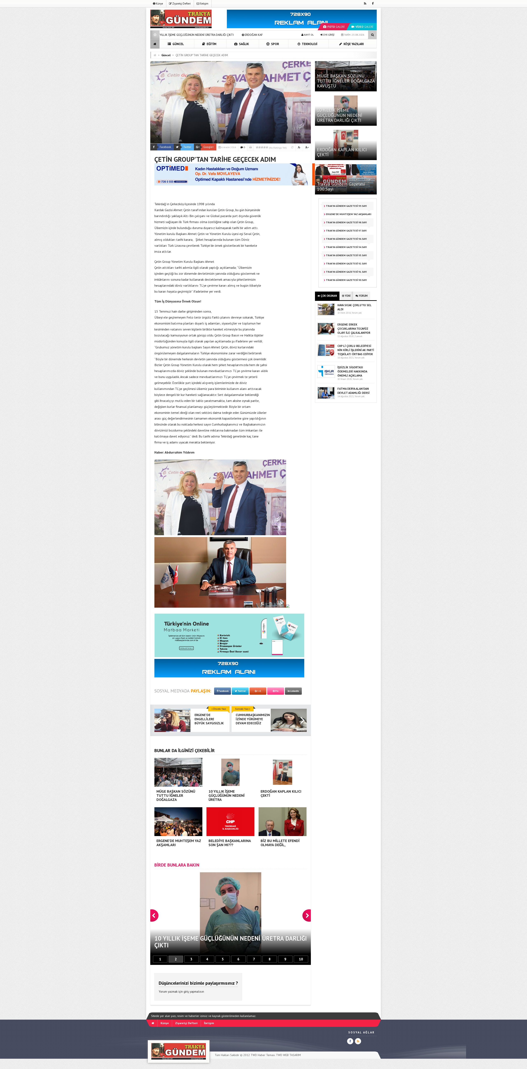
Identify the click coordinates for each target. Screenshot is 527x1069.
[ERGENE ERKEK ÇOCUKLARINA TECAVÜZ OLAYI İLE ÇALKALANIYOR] (326, 334)
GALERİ (336, 27)
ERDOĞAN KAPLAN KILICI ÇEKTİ (165, 35)
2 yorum (358, 336)
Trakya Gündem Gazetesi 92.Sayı (346, 263)
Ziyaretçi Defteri (181, 3)
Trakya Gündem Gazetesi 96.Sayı (346, 238)
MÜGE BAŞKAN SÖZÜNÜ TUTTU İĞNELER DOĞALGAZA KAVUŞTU (346, 80)
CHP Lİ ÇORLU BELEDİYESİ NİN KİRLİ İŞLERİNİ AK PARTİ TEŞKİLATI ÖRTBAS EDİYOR (355, 350)
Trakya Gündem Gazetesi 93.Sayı (346, 255)
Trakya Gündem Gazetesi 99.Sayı (346, 205)
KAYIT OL (308, 34)
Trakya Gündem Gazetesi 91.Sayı (346, 271)
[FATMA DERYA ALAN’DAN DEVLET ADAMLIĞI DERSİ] (326, 398)
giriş (186, 991)
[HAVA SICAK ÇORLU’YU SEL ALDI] (326, 314)
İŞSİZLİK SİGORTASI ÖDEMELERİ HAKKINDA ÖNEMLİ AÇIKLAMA (352, 371)
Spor (274, 44)
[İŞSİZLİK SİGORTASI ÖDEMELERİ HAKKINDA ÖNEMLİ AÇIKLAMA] (326, 377)
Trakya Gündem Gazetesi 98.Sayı (346, 222)
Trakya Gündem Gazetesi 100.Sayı (341, 186)
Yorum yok (356, 312)
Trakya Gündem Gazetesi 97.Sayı (346, 230)
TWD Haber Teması (263, 1055)
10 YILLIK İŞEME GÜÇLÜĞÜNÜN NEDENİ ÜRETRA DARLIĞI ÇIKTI (339, 115)
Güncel (178, 44)
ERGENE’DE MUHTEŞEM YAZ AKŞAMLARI (221, 35)
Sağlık (243, 44)
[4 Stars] (264, 147)
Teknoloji (309, 44)
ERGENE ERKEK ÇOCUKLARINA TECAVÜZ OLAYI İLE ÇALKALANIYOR (353, 329)
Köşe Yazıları (353, 44)
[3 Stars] (262, 147)
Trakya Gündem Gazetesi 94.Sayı (346, 247)
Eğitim (211, 44)
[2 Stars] (259, 147)
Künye (159, 3)
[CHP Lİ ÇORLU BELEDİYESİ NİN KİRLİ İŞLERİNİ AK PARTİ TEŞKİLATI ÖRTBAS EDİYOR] (326, 355)
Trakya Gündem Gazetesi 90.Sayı (346, 279)
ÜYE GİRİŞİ (328, 34)
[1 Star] (257, 147)
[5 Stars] (267, 147)
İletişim (203, 3)
